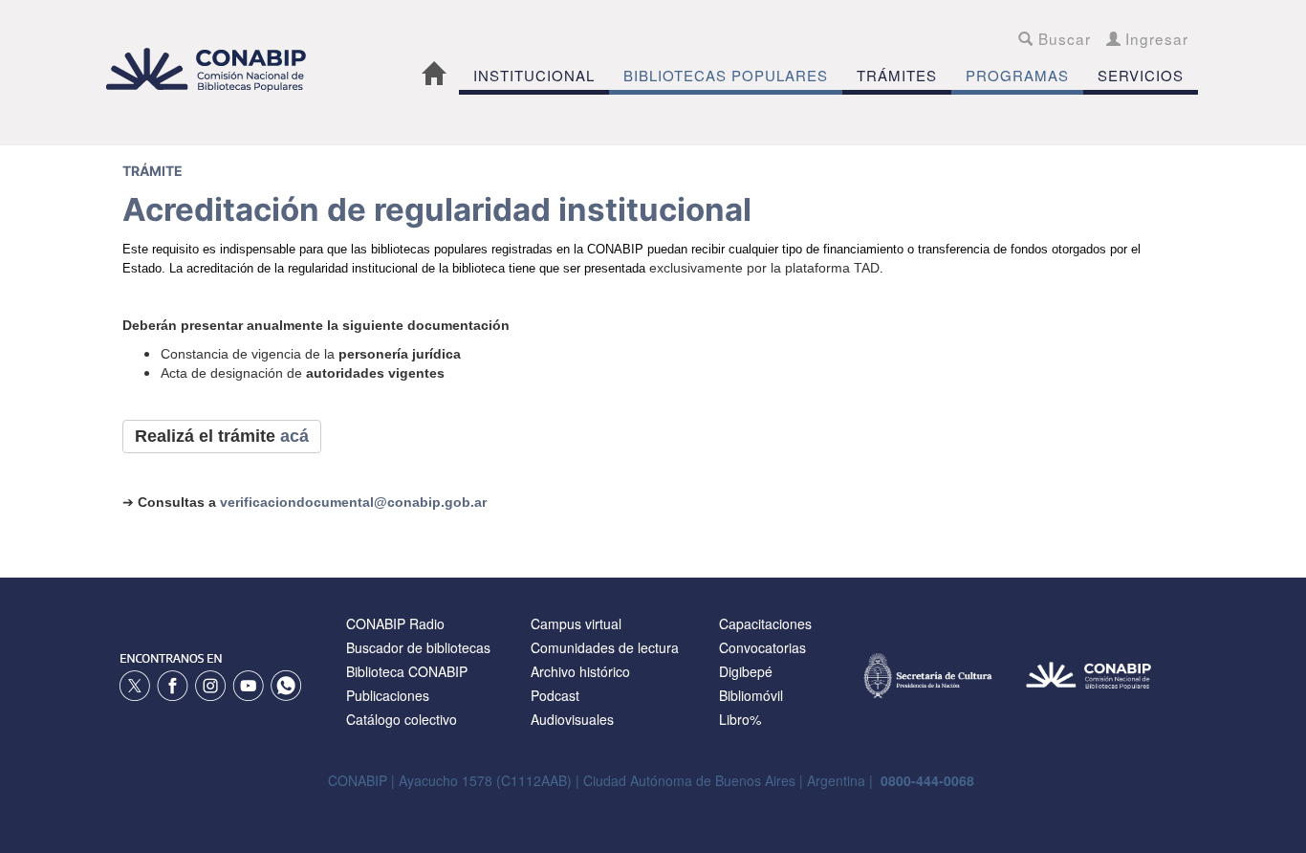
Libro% (740, 719)
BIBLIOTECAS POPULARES (725, 75)
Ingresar (1154, 38)
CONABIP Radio (395, 623)
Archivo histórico (580, 671)
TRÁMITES (897, 75)
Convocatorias (762, 647)
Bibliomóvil (751, 695)
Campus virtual (576, 623)
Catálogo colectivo (401, 719)
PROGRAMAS (1017, 75)
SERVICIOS (1141, 75)
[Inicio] (216, 69)
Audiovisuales (572, 719)
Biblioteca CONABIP (407, 671)
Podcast (555, 695)
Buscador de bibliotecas (418, 647)
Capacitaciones (765, 623)
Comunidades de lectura (605, 647)
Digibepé (746, 671)
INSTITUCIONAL (534, 75)
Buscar (1062, 38)
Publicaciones (387, 695)
